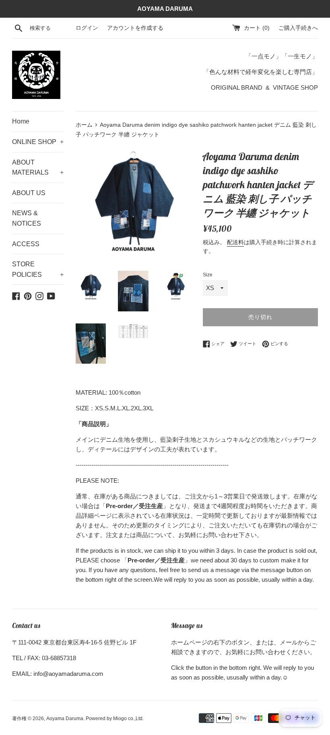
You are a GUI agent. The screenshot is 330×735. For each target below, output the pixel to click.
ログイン (87, 28)
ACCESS (25, 244)
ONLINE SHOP (38, 141)
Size (207, 275)
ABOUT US (28, 192)
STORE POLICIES (38, 269)
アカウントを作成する (135, 28)
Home (20, 121)
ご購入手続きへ (298, 28)
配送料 (235, 242)
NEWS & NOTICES (26, 218)
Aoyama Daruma (64, 718)
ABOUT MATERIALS (38, 167)
